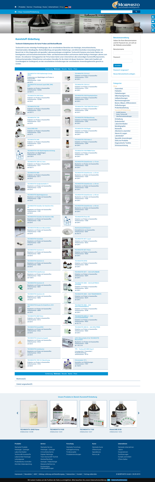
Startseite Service (46, 447)
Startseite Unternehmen (126, 447)
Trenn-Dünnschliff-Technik (49, 457)
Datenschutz (70, 474)
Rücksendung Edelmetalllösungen (47, 467)
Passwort (116, 57)
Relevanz (57, 69)
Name (70, 69)
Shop (62, 7)
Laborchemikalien (21, 452)
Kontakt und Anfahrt (124, 457)
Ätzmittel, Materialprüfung (23, 464)
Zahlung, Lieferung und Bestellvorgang (51, 474)
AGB (35, 474)
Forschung (37, 7)
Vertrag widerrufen (90, 474)
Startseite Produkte (21, 447)
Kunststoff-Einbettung (31, 12)
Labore (120, 449)
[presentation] (17, 412)
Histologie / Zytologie (22, 449)
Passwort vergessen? (121, 70)
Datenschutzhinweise (119, 480)
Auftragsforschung (72, 449)
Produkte (22, 7)
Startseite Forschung (73, 447)
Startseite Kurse (97, 447)
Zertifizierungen (123, 454)
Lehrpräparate (19, 459)
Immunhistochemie (47, 452)
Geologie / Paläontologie (49, 462)
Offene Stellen (122, 459)
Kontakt (79, 474)
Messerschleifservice (48, 464)
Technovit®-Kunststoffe (23, 454)
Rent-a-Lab (95, 454)
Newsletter (28, 474)
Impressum (19, 474)
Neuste (64, 69)
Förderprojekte (71, 452)
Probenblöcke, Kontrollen (23, 462)
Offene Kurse (96, 449)
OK (109, 480)
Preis (75, 69)
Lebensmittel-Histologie (23, 457)
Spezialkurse (96, 452)
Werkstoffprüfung (46, 459)
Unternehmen (53, 7)
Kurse (45, 7)
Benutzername (118, 49)
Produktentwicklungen (73, 454)
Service (29, 7)
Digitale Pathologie (47, 454)
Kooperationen (123, 452)
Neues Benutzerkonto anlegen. (124, 74)
